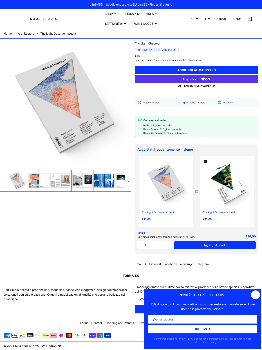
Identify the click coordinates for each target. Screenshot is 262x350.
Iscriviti (202, 329)
